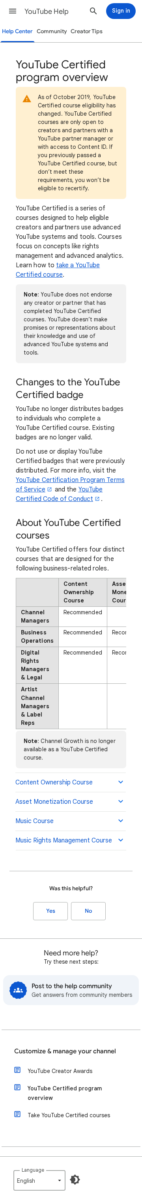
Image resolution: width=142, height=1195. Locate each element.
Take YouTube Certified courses (69, 1115)
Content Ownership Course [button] (54, 782)
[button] (12, 11)
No (88, 911)
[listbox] (39, 1180)
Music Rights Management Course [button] (63, 840)
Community (52, 31)
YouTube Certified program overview (65, 1093)
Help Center (17, 31)
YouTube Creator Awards (60, 1071)
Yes (50, 911)
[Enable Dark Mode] (74, 1179)
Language (33, 1170)
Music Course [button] (34, 821)
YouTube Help (46, 11)
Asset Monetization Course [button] (54, 802)
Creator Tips (87, 31)
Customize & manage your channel (65, 1051)
